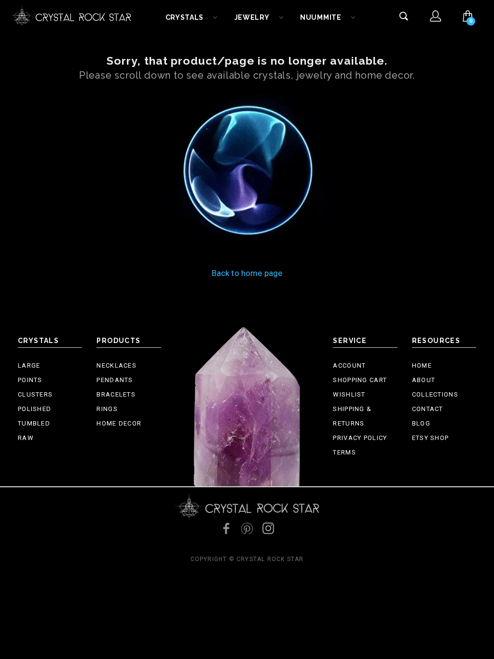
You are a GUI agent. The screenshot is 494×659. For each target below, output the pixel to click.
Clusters (35, 394)
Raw (26, 437)
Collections (435, 394)
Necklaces (116, 365)
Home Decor (118, 423)
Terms (344, 452)
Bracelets (116, 394)
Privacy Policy (360, 437)
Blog (421, 423)
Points (30, 380)
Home (422, 365)
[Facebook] (226, 528)
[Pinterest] (247, 528)
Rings (107, 408)
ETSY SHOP (430, 437)
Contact (427, 408)
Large (29, 365)
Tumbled (34, 423)
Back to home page (247, 273)
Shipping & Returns (352, 416)
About (424, 380)
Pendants (114, 380)
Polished (34, 408)
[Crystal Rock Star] (71, 14)
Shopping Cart (360, 380)
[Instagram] (268, 528)
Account (349, 365)
